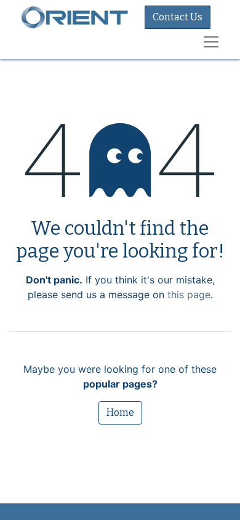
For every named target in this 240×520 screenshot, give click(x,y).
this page (188, 294)
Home (120, 412)
